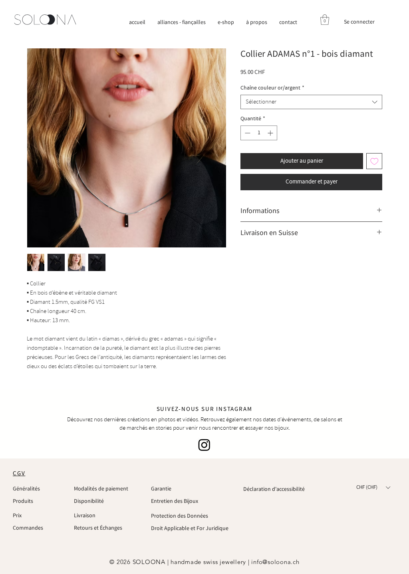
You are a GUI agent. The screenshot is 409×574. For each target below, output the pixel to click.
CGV (19, 474)
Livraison (84, 515)
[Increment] (271, 133)
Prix (17, 515)
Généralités (26, 488)
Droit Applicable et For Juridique (189, 528)
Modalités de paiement (101, 488)
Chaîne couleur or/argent (272, 88)
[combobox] (311, 102)
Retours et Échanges (98, 527)
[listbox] (373, 487)
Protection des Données (179, 515)
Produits (23, 500)
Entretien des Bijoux (174, 500)
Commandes (28, 527)
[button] (324, 19)
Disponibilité (89, 500)
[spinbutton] (259, 133)
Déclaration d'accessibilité (274, 488)
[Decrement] (247, 133)
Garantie (161, 488)
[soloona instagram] (204, 444)
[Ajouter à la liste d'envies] (374, 161)
